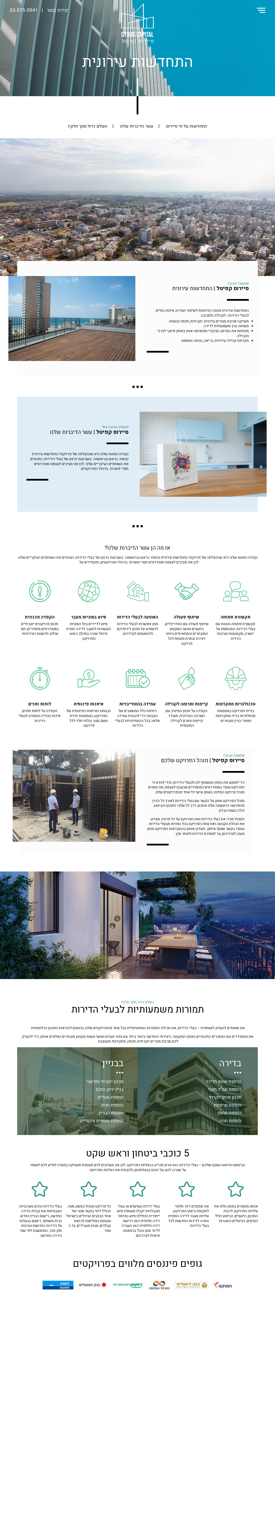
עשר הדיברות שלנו (136, 126)
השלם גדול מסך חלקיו (87, 126)
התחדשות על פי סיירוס (186, 126)
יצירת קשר (58, 10)
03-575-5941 (24, 10)
